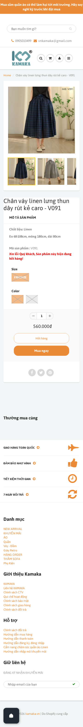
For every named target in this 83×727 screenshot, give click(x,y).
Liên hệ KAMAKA (14, 588)
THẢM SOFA (11, 559)
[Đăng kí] (73, 684)
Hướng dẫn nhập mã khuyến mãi (24, 651)
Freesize (20, 277)
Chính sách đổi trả (14, 609)
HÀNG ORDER (12, 554)
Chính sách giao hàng (17, 605)
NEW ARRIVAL (12, 529)
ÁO (5, 537)
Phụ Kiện (9, 563)
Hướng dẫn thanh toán (18, 638)
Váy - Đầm (10, 546)
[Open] (11, 716)
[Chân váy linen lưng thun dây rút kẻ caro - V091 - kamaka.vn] (41, 120)
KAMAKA (9, 584)
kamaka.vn (32, 713)
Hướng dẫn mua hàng (17, 634)
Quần (7, 542)
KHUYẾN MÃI (12, 533)
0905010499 (23, 41)
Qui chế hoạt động (15, 596)
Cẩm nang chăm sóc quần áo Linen (25, 647)
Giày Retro (10, 550)
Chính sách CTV (13, 592)
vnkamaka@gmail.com (55, 41)
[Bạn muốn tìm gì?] (70, 28)
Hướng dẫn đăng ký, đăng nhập (23, 643)
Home (7, 75)
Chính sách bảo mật (16, 601)
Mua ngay (41, 351)
